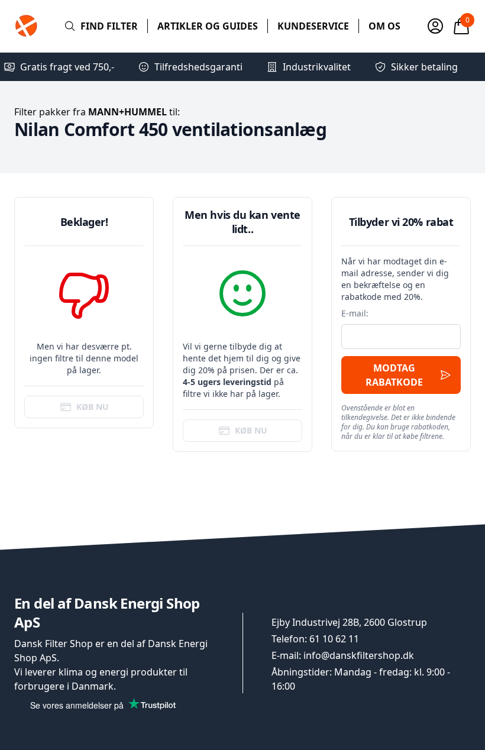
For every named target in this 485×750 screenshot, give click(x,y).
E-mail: (354, 313)
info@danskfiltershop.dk (358, 655)
